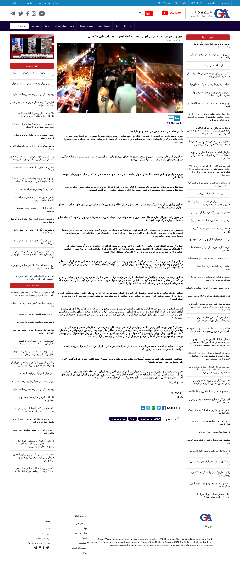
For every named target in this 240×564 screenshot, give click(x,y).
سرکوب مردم (118, 418)
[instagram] (33, 13)
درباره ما (225, 3)
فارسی (29, 3)
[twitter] (21, 13)
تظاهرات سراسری (150, 418)
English (14, 3)
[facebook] (27, 13)
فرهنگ (46, 26)
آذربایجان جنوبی (104, 26)
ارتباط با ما (212, 3)
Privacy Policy (43, 538)
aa (171, 118)
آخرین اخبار (127, 26)
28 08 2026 (196, 3)
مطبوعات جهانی (80, 533)
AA (177, 118)
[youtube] (146, 13)
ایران (72, 26)
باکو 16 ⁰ (180, 3)
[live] (171, 13)
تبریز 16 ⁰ (164, 3)
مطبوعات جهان (60, 26)
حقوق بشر (35, 26)
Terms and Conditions (39, 543)
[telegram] (13, 13)
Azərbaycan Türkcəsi (49, 3)
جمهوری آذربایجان (86, 26)
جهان (117, 26)
